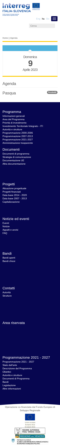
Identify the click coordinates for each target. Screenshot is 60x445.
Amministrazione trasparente (17, 143)
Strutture (7, 295)
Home (5, 38)
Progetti (8, 184)
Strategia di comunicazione (16, 157)
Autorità (6, 292)
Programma (11, 112)
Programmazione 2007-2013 (17, 136)
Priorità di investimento (14, 122)
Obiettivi (6, 371)
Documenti (11, 149)
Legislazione (9, 385)
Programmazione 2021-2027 (17, 139)
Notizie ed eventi (15, 219)
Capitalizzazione (11, 201)
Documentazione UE (13, 160)
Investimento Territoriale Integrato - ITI (22, 126)
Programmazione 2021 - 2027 (26, 357)
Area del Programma (13, 119)
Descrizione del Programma (17, 368)
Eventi (5, 223)
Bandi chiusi (8, 261)
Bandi (7, 253)
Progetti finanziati (11, 191)
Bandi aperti (8, 257)
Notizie (6, 226)
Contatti (8, 288)
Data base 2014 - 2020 (14, 195)
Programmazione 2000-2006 (17, 132)
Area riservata (13, 323)
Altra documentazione (14, 163)
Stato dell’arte (9, 365)
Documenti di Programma (16, 378)
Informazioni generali (13, 116)
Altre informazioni (11, 388)
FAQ (4, 233)
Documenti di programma (15, 153)
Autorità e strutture (12, 129)
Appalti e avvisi (10, 229)
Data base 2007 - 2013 (14, 198)
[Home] (21, 9)
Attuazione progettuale (14, 188)
